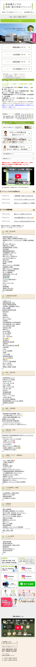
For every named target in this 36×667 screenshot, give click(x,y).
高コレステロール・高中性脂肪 (11, 265)
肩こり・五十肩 (7, 363)
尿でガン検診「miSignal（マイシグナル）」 (15, 512)
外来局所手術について (9, 378)
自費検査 (8, 504)
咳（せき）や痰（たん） (9, 244)
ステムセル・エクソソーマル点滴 (12, 439)
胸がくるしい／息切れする (10, 256)
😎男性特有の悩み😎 (8, 342)
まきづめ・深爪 (7, 388)
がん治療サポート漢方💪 (9, 498)
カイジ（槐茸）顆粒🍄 (9, 460)
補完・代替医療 (10, 409)
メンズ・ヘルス (7, 467)
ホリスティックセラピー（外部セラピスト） (15, 424)
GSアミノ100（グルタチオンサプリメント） (15, 478)
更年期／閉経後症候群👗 (9, 304)
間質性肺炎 (6, 547)
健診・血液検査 (7, 509)
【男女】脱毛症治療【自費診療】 (11, 420)
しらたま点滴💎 (7, 444)
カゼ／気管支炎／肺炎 (9, 326)
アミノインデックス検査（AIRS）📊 (13, 516)
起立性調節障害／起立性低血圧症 (12, 322)
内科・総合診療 (10, 232)
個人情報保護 (5, 187)
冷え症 (4, 313)
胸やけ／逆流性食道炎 (9, 270)
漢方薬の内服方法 (7, 543)
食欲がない (6, 329)
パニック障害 (6, 354)
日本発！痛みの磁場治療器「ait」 (12, 417)
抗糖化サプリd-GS (8, 476)
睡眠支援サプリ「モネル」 (10, 480)
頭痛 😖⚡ (5, 359)
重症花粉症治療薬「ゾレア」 (10, 236)
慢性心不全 (6, 260)
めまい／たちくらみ (8, 283)
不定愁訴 (5, 320)
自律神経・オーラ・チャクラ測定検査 (13, 527)
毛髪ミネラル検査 (7, 518)
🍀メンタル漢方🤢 (8, 358)
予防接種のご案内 (7, 466)
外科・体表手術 (10, 373)
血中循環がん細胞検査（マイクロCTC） (13, 511)
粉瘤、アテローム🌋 (8, 386)
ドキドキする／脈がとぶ (9, 258)
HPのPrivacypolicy (24, 187)
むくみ (4, 284)
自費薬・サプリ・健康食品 (14, 456)
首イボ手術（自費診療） (9, 399)
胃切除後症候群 (7, 392)
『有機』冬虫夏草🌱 (8, 462)
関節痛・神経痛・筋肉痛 (9, 366)
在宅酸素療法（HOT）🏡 (9, 252)
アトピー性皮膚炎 (7, 350)
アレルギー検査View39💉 (10, 279)
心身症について (7, 301)
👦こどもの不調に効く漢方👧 (11, 345)
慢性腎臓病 (6, 286)
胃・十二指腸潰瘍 (7, 272)
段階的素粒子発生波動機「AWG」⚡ (13, 413)
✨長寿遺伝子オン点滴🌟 (10, 449)
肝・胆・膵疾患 (7, 333)
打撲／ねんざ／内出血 (9, 379)
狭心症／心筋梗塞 (7, 261)
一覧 (33, 191)
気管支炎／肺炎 (7, 327)
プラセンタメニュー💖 (9, 442)
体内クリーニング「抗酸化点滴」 (12, 446)
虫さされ (5, 390)
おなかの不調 (6, 331)
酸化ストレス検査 (7, 523)
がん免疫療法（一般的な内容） (11, 493)
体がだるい (6, 317)
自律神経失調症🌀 (8, 356)
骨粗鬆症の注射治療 (8, 402)
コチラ (24, 77)
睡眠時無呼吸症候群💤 (9, 251)
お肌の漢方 (6, 347)
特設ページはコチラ (19, 76)
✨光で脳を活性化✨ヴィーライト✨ (13, 415)
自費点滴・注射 (10, 430)
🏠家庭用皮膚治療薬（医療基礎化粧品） (14, 471)
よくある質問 (10, 537)
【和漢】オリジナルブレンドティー (11, 469)
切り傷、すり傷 (7, 381)
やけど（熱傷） (7, 385)
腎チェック (6, 521)
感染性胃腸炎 (6, 276)
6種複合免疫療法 (7, 496)
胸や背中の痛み (7, 393)
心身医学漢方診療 (11, 296)
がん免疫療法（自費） (12, 488)
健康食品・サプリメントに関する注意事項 (14, 482)
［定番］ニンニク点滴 (9, 440)
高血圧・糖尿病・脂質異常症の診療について (15, 238)
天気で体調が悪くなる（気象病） (12, 324)
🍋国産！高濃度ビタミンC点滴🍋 (12, 447)
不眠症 (4, 352)
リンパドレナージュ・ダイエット (12, 422)
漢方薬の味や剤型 (7, 550)
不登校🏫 (5, 343)
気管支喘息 (6, 249)
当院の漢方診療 (7, 541)
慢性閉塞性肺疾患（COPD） (10, 247)
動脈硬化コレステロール (9, 520)
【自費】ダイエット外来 (8, 419)
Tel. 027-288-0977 (18, 17)
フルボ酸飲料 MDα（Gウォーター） (12, 473)
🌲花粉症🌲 (6, 277)
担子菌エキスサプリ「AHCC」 (11, 474)
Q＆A (4, 552)
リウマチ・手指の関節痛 (9, 361)
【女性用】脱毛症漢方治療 (9, 310)
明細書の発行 (13, 187)
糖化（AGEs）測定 (8, 530)
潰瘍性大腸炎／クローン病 (10, 274)
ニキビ (4, 349)
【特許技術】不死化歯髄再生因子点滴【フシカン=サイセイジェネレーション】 (18, 436)
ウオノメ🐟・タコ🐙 (8, 383)
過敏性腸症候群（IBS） (9, 303)
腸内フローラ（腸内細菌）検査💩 (12, 514)
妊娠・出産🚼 (6, 308)
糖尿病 (4, 263)
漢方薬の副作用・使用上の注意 (11, 545)
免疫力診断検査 (7, 525)
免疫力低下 (6, 311)
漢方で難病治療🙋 (8, 290)
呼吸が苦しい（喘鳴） (9, 245)
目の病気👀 (6, 340)
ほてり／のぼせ (7, 318)
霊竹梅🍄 (5, 464)
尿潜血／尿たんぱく (8, 288)
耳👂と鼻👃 (6, 338)
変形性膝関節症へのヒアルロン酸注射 (13, 401)
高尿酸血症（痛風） (8, 267)
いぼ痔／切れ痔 (7, 397)
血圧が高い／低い (7, 254)
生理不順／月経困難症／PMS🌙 (11, 306)
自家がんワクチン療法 (9, 494)
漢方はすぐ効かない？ (9, 548)
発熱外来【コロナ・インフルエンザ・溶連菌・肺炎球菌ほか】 (18, 241)
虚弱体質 (5, 315)
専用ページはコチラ (19, 74)
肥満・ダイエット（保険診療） (11, 268)
